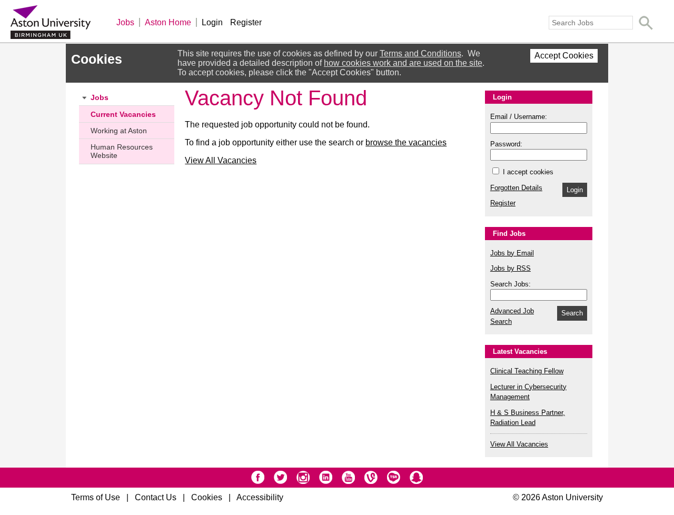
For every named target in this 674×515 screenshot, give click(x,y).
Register (246, 22)
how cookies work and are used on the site (403, 62)
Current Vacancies (123, 114)
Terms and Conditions (420, 53)
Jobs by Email (512, 253)
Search (572, 313)
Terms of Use (95, 497)
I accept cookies (527, 172)
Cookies (206, 497)
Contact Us (155, 497)
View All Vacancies (220, 160)
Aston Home (168, 22)
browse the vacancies (406, 142)
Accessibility (259, 497)
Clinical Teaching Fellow (526, 371)
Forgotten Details (516, 188)
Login (212, 22)
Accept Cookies (563, 55)
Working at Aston (119, 130)
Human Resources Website (122, 151)
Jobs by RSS (510, 268)
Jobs (125, 22)
